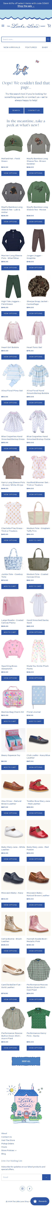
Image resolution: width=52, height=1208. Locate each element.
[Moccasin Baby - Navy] (13, 878)
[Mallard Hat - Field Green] (13, 143)
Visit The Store (8, 1140)
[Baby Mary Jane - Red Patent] (39, 832)
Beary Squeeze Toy (10, 755)
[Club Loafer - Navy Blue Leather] (39, 740)
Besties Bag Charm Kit (12, 712)
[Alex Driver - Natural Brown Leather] (13, 786)
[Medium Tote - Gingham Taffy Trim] (39, 513)
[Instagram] (22, 1188)
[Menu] (3, 25)
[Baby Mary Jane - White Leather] (13, 832)
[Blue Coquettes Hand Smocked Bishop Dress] (13, 421)
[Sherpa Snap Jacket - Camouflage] (39, 292)
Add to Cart (35, 540)
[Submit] (48, 39)
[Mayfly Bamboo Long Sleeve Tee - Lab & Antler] (13, 192)
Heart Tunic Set (34, 347)
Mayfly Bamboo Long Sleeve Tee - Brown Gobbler (37, 161)
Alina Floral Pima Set (12, 391)
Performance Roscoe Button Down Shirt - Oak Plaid (37, 987)
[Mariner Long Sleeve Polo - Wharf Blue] (13, 240)
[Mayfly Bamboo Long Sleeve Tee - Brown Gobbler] (39, 143)
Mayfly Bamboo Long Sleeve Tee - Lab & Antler (11, 209)
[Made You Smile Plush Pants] (39, 651)
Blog (3, 1154)
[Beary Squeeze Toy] (13, 740)
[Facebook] (29, 1188)
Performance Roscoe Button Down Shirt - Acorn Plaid (11, 1035)
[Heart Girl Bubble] (13, 332)
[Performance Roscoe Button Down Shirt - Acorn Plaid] (13, 1018)
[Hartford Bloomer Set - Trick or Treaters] (39, 467)
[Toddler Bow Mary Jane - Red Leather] (39, 786)
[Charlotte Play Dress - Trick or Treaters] (13, 513)
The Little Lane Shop (21, 1201)
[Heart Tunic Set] (39, 332)
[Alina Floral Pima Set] (13, 376)
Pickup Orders (7, 1144)
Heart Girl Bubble (10, 347)
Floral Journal (34, 712)
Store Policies (7, 1150)
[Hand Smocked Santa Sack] (39, 605)
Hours (4, 1147)
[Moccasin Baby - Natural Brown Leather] (39, 878)
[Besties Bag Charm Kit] (13, 697)
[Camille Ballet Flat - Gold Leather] (13, 970)
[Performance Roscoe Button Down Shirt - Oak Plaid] (39, 970)
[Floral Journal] (39, 697)
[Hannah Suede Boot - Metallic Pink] (39, 924)
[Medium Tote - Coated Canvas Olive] (39, 559)
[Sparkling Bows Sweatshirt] (13, 649)
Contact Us (34, 110)
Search (16, 110)
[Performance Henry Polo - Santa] (39, 1018)
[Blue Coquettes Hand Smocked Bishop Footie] (39, 421)
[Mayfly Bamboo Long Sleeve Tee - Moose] (39, 192)
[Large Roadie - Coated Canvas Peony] (13, 605)
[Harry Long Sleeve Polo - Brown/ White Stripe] (13, 467)
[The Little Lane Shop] (26, 26)
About (4, 1133)
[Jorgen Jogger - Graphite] (39, 240)
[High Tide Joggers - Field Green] (13, 286)
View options (10, 173)
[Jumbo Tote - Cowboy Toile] (13, 559)
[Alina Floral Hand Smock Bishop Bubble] (39, 376)
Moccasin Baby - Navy (12, 893)
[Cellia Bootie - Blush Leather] (13, 924)
